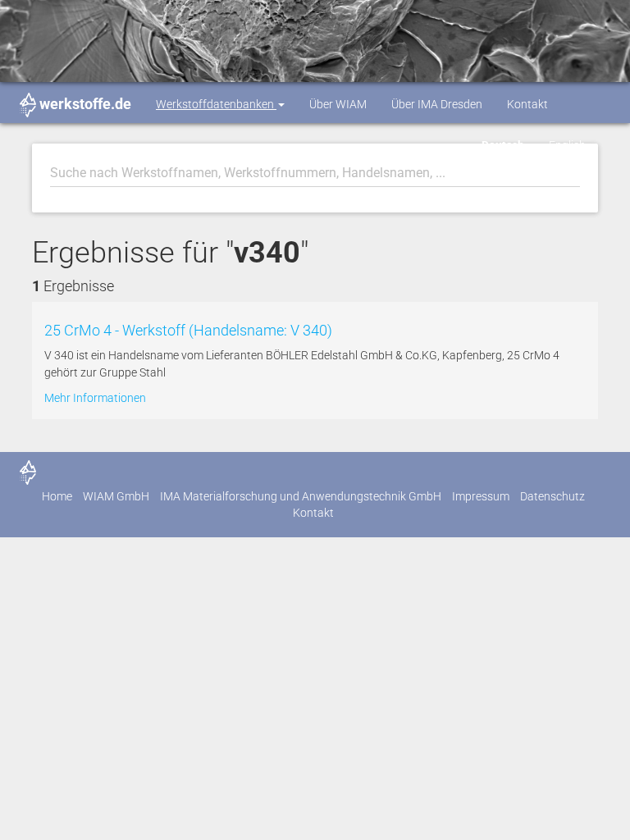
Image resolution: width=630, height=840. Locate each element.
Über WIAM (338, 104)
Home (57, 496)
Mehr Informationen (95, 397)
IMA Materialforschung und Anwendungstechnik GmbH (300, 496)
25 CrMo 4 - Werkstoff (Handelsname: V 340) (188, 330)
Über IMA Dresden (436, 104)
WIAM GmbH (116, 496)
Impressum (480, 496)
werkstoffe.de (85, 103)
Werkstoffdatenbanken (216, 104)
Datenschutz (552, 496)
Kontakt (527, 104)
